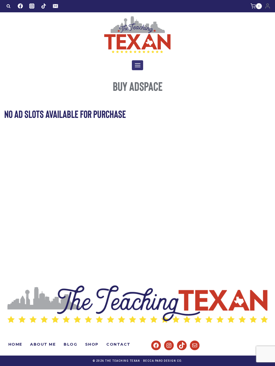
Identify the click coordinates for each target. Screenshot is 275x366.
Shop (92, 344)
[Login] (268, 6)
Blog (70, 344)
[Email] (55, 6)
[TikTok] (43, 6)
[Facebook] (20, 6)
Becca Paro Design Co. (163, 360)
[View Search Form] (8, 6)
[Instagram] (32, 6)
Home (15, 344)
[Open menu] (137, 65)
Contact (118, 344)
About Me (43, 344)
